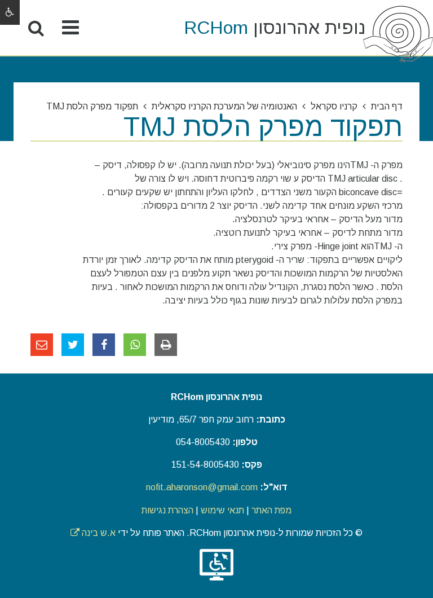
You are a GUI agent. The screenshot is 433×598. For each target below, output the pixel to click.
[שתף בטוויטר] (72, 344)
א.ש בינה (93, 533)
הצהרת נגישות (167, 510)
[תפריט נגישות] (10, 12)
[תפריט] (70, 28)
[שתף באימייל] (41, 344)
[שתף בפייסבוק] (103, 344)
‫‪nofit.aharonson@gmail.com (202, 487)
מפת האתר (271, 510)
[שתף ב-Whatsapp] (134, 344)
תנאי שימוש (222, 510)
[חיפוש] (36, 28)
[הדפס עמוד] (165, 344)
